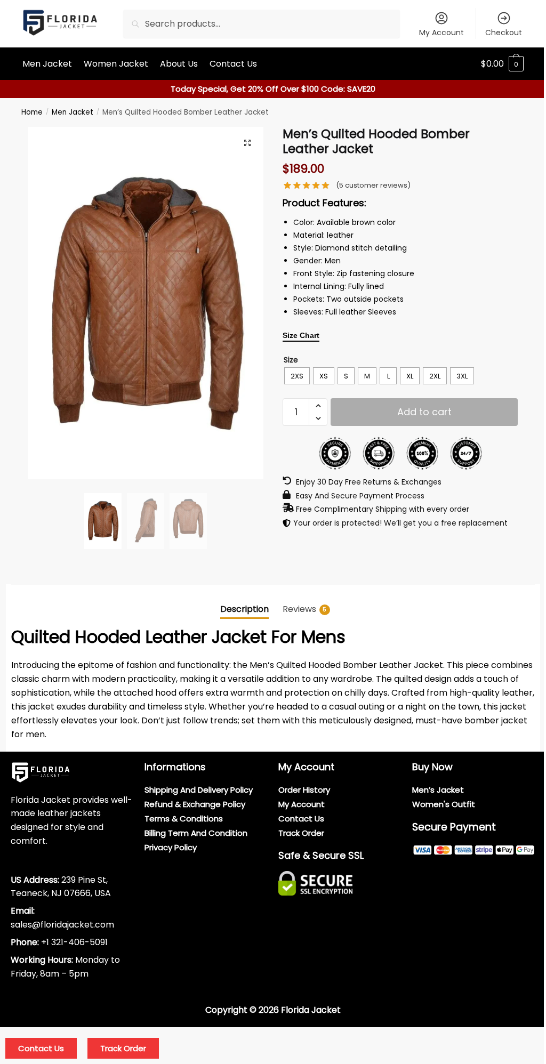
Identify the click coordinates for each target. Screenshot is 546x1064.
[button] (247, 142)
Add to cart (424, 411)
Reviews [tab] (305, 609)
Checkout (503, 32)
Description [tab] (244, 609)
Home (32, 112)
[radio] (297, 376)
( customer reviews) (373, 185)
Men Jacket (72, 112)
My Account (441, 32)
